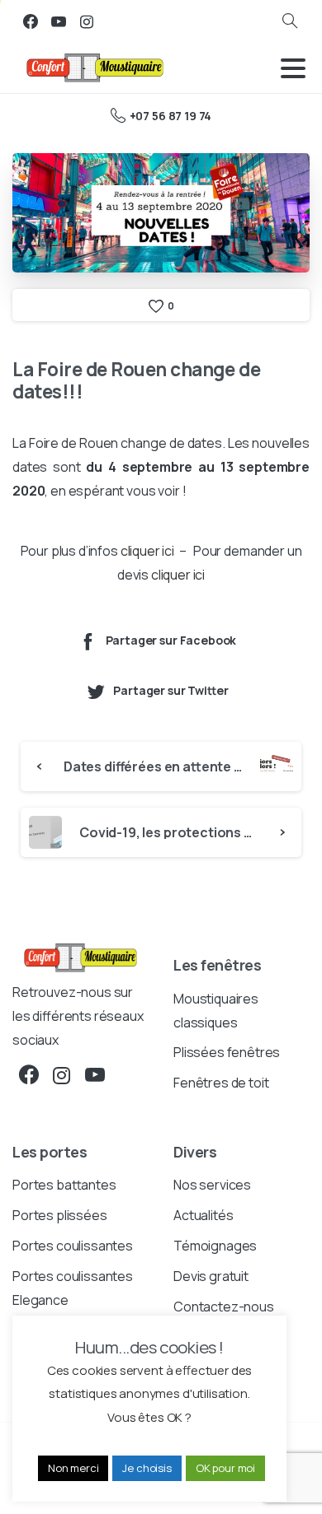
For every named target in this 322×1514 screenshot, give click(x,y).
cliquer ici (147, 551)
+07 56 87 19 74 (170, 115)
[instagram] (87, 21)
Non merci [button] (73, 1467)
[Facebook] (31, 21)
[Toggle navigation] (293, 68)
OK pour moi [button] (225, 1467)
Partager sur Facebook (171, 640)
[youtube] (59, 21)
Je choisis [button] (146, 1467)
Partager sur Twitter (170, 691)
